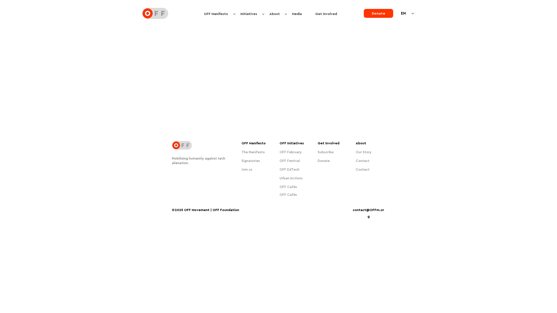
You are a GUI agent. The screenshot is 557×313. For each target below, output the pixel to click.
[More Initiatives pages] (263, 14)
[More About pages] (286, 14)
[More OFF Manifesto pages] (234, 14)
